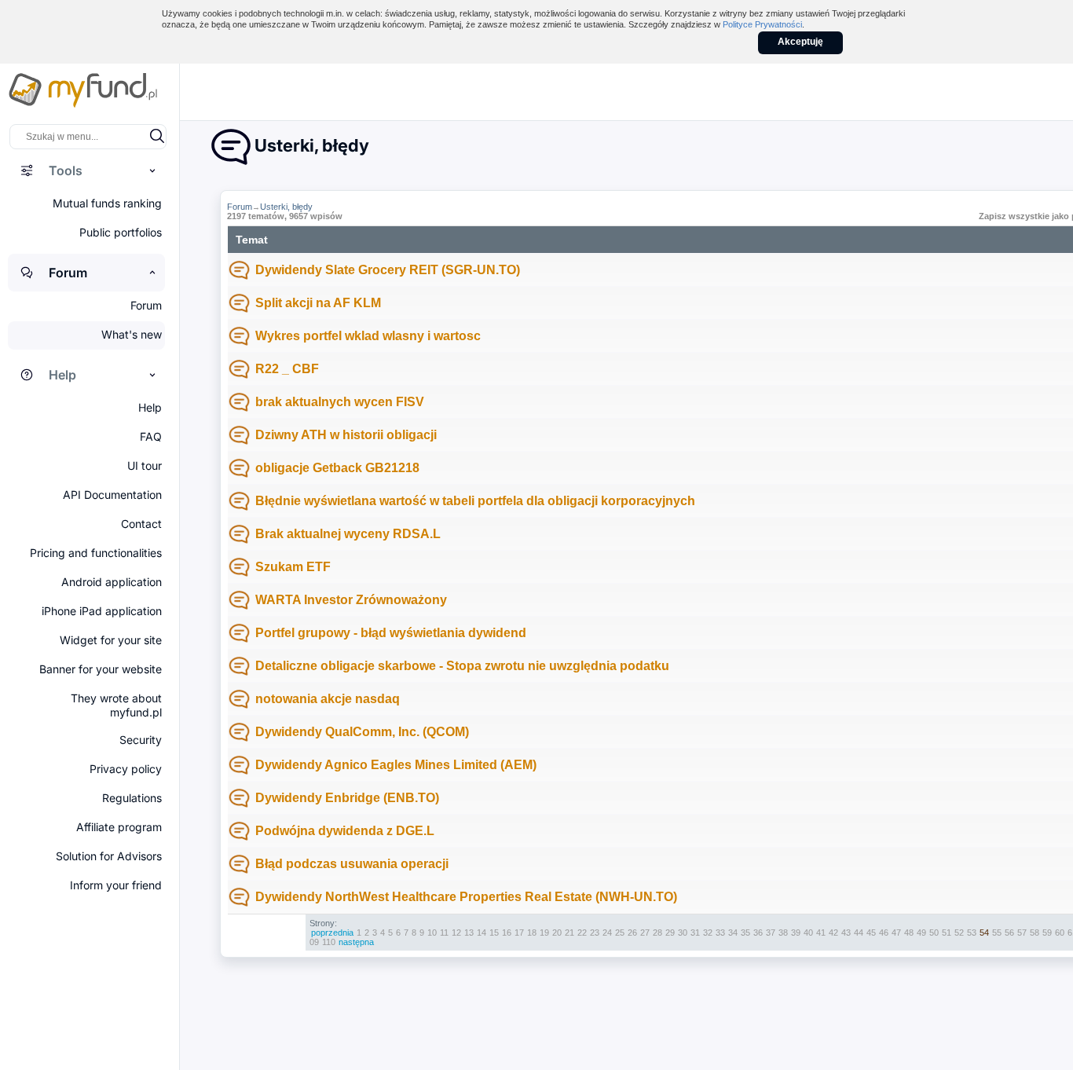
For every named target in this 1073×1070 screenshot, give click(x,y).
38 (783, 932)
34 (733, 932)
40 (808, 932)
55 (997, 932)
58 (1034, 932)
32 (707, 932)
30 (682, 932)
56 (1009, 932)
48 (909, 932)
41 (821, 932)
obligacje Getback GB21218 (337, 468)
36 (758, 932)
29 (670, 932)
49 (921, 932)
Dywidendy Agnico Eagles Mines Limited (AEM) (395, 764)
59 (1047, 932)
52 (959, 932)
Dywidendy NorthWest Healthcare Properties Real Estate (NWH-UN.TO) (466, 896)
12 (456, 932)
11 (444, 932)
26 (632, 932)
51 (946, 932)
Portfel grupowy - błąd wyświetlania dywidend (390, 632)
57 (1022, 932)
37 (770, 932)
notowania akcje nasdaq (327, 698)
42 (833, 932)
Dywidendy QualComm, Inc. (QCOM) (362, 731)
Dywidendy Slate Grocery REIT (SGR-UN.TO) (387, 270)
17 (519, 932)
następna (356, 942)
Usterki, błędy (286, 206)
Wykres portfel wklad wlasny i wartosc (368, 336)
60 (1059, 932)
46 (883, 932)
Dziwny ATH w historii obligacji (346, 435)
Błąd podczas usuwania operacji (352, 863)
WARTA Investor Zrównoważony (351, 599)
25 (619, 932)
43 (846, 932)
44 (858, 932)
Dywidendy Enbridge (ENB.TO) (347, 797)
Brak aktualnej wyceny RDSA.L (348, 533)
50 (934, 932)
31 (695, 932)
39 (795, 932)
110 (328, 942)
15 (494, 932)
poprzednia (332, 932)
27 (645, 932)
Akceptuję (800, 41)
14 (481, 932)
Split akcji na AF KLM (318, 303)
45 (871, 932)
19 (544, 932)
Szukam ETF (293, 566)
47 (896, 932)
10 (432, 932)
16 (506, 932)
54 (984, 932)
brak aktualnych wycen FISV (339, 402)
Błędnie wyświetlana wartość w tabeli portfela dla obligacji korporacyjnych (475, 501)
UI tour (144, 465)
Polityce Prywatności (762, 24)
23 (594, 932)
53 (971, 932)
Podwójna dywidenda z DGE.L (344, 830)
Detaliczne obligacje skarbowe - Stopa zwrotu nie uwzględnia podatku (462, 665)
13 (469, 932)
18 (531, 932)
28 (657, 932)
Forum (239, 206)
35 (745, 932)
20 (557, 932)
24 (607, 932)
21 (569, 932)
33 (720, 932)
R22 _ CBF (287, 369)
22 (582, 932)
